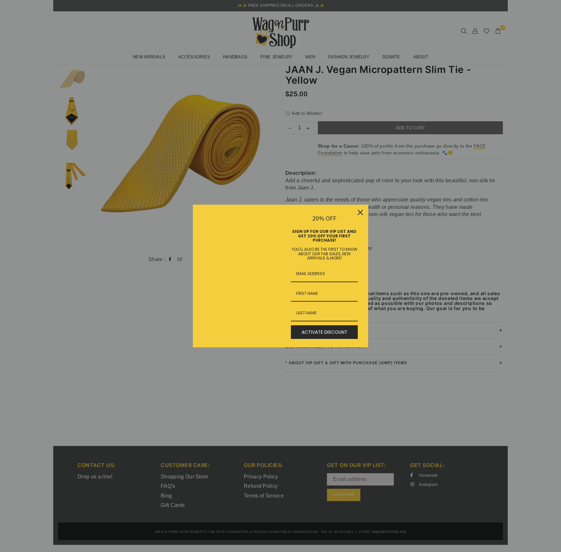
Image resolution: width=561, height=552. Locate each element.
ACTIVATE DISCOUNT (324, 332)
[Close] (360, 212)
